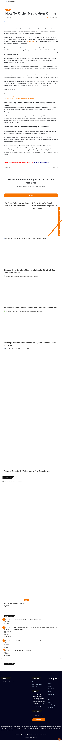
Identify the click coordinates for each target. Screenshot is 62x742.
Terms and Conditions (37, 684)
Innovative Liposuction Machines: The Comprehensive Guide (30, 308)
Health (8, 9)
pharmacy (27, 47)
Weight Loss (51, 707)
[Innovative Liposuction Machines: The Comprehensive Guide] (31, 290)
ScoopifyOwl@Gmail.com (41, 162)
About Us (34, 681)
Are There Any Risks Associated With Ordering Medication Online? (23, 96)
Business (50, 686)
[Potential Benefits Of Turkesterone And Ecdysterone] (31, 409)
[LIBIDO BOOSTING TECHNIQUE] (8, 653)
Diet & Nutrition (51, 688)
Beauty (49, 683)
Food (49, 699)
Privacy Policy (35, 686)
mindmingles (9, 17)
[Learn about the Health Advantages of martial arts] (8, 622)
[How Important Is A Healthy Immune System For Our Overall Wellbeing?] (31, 325)
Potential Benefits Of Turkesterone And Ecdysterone (27, 471)
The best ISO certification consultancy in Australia (28, 640)
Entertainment (51, 694)
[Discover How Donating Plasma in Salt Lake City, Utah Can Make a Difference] (31, 253)
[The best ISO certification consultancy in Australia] (8, 644)
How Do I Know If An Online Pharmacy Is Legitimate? (20, 98)
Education (50, 697)
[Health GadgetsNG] (11, 1)
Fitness (49, 691)
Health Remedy (51, 705)
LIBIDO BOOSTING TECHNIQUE (22, 650)
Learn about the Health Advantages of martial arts (27, 619)
